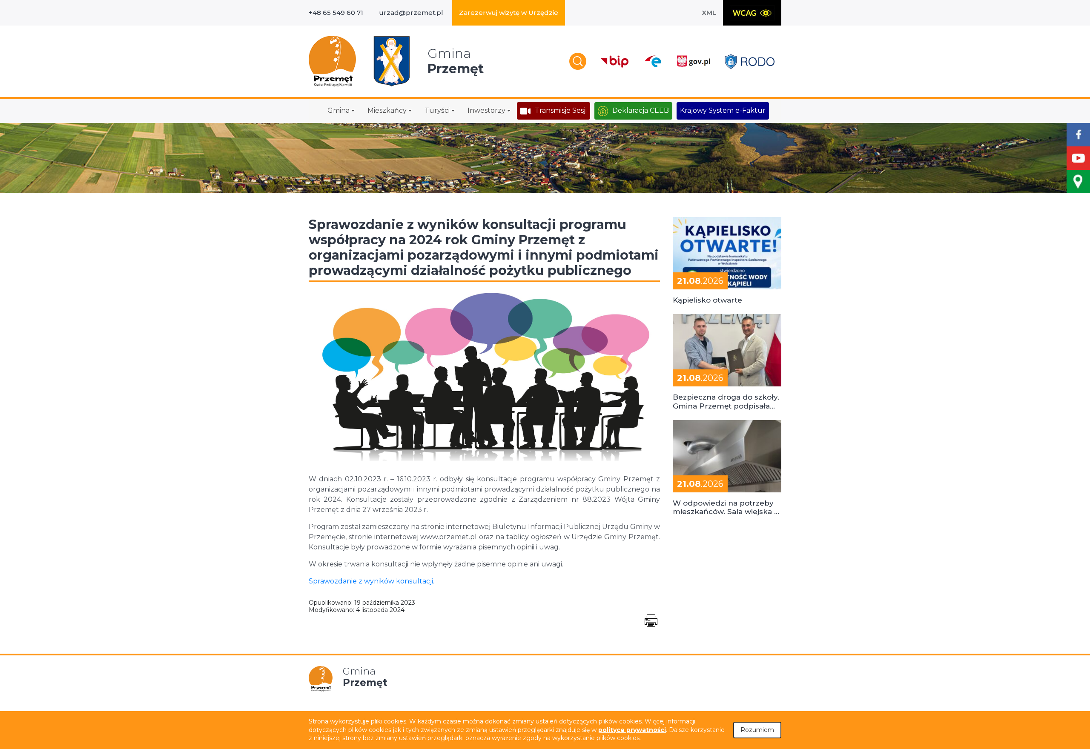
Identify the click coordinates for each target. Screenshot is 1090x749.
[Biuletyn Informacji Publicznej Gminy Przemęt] (615, 61)
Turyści (437, 110)
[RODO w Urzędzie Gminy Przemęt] (749, 61)
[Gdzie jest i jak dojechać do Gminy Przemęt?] (1078, 181)
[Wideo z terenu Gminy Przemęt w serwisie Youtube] (1078, 158)
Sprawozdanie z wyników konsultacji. (371, 581)
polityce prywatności (632, 730)
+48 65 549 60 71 (336, 13)
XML (709, 13)
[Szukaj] (577, 61)
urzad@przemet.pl (411, 13)
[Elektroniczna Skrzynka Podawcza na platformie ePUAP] (652, 61)
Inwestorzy (486, 110)
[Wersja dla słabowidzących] (752, 13)
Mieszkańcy (387, 110)
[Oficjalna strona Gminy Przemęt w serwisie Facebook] (1078, 134)
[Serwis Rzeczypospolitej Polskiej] (693, 61)
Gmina (338, 110)
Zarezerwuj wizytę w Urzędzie (508, 13)
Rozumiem (757, 730)
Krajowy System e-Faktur (723, 110)
